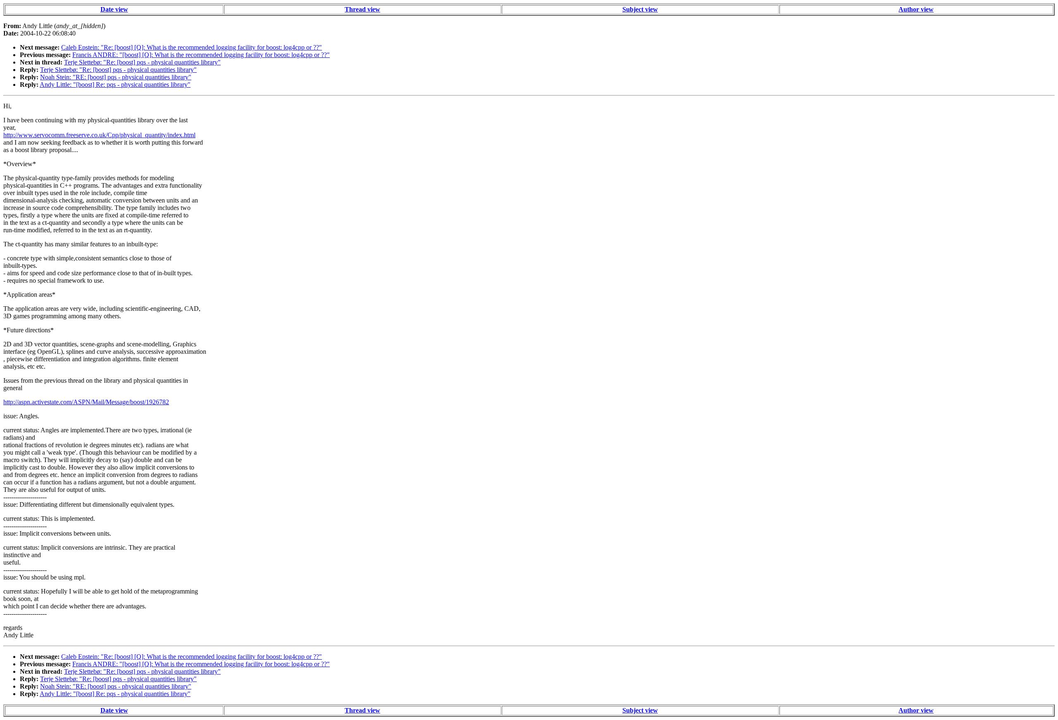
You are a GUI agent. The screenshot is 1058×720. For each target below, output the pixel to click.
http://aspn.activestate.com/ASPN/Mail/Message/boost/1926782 (86, 401)
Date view (114, 9)
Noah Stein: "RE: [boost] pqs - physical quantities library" (115, 77)
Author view (916, 9)
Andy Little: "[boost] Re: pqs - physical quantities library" (115, 84)
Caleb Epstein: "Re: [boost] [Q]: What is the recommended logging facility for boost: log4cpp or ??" (191, 47)
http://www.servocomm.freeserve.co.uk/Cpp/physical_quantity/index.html (99, 134)
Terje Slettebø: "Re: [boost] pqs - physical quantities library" (142, 62)
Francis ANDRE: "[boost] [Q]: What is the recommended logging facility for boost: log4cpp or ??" (201, 54)
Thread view (362, 9)
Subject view (640, 9)
